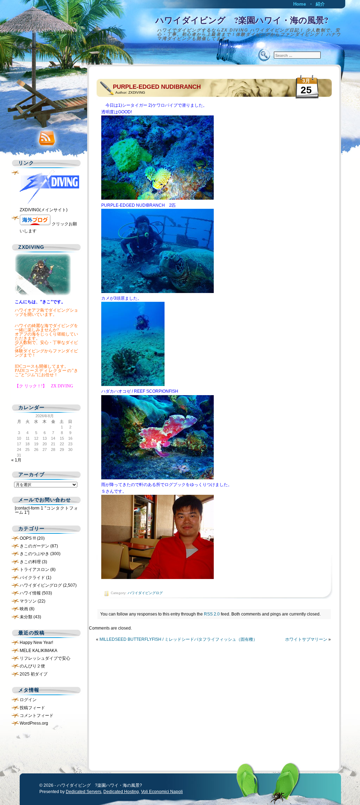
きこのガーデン (34, 546)
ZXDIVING (136, 92)
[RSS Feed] (45, 136)
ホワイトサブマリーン (306, 639)
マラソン (28, 601)
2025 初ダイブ (33, 674)
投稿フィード (32, 707)
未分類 (26, 616)
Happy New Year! (36, 642)
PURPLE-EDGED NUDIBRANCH (160, 87)
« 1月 (16, 460)
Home (299, 4)
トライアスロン (34, 569)
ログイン (28, 699)
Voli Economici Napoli (162, 791)
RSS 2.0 (212, 614)
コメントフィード (36, 715)
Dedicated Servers (83, 791)
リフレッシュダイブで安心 (45, 658)
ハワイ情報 (30, 593)
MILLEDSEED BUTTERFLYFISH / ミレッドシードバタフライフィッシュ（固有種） (178, 639)
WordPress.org (34, 723)
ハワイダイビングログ (145, 593)
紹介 (320, 4)
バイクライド (32, 577)
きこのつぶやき (34, 553)
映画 (24, 608)
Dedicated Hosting (121, 791)
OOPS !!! (28, 538)
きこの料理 (30, 561)
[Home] (180, 26)
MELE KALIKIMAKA (38, 650)
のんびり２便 (32, 666)
